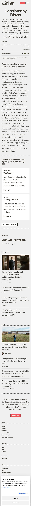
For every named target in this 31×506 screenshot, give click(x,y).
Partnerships (5, 456)
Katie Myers (8, 353)
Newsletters (5, 468)
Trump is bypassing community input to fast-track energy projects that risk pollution (15, 300)
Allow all (15, 498)
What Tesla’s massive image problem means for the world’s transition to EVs (14, 312)
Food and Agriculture (7, 437)
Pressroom (4, 458)
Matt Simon (5, 293)
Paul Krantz (5, 317)
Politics (4, 428)
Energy (3, 426)
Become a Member (6, 472)
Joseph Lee (5, 366)
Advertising (5, 474)
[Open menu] (28, 3)
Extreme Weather (6, 435)
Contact (4, 451)
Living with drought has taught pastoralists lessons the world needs (14, 361)
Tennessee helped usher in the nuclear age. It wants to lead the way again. (14, 347)
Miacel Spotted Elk (7, 283)
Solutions (4, 430)
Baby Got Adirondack (14, 239)
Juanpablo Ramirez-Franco (9, 376)
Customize (15, 502)
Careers (4, 453)
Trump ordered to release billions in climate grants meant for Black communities (15, 383)
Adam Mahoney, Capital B (8, 388)
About (3, 447)
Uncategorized (25, 49)
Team (3, 449)
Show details (22, 493)
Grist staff (4, 41)
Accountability (5, 432)
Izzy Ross (4, 305)
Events (3, 470)
